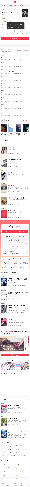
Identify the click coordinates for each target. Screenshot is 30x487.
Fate (24, 449)
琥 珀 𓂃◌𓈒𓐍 (4, 14)
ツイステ (18, 449)
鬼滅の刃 (18, 446)
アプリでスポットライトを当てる (15, 231)
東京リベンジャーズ (15, 452)
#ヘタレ (3, 331)
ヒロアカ (5, 455)
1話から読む (15, 38)
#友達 (12, 331)
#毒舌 (8, 331)
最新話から (26, 50)
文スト (4, 452)
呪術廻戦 (13, 455)
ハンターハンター (7, 446)
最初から (19, 50)
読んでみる (15, 355)
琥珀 (3, 24)
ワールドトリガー (7, 449)
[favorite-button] (9, 31)
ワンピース (21, 455)
